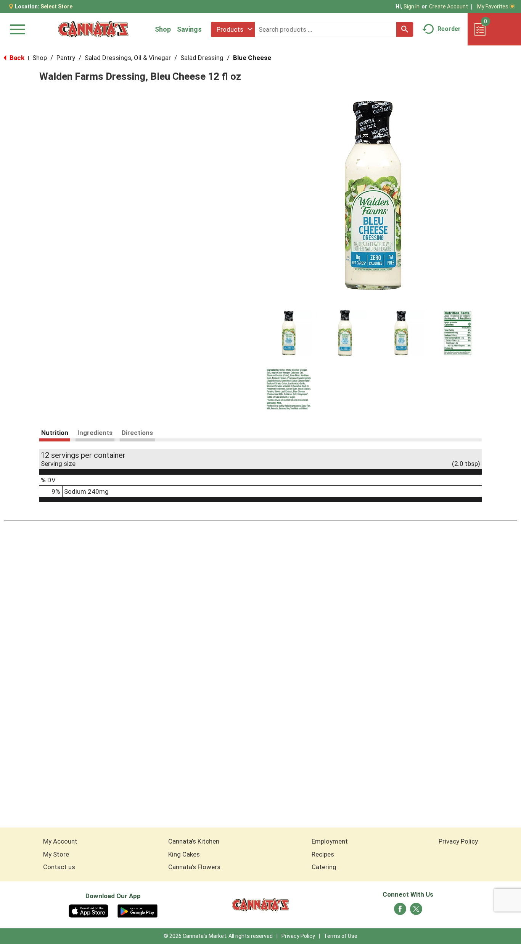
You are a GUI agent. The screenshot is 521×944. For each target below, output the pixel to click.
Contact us (59, 867)
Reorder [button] (449, 28)
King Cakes (184, 854)
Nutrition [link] (54, 432)
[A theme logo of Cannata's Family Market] (93, 29)
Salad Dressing (202, 57)
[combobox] (233, 29)
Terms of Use (340, 936)
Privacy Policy (458, 841)
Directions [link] (137, 432)
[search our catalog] (404, 29)
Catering (324, 867)
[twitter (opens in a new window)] (416, 911)
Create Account (448, 6)
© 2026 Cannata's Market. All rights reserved (218, 936)
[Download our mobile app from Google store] (137, 910)
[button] (288, 333)
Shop (163, 29)
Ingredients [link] (95, 432)
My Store (56, 854)
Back (16, 57)
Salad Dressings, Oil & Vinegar (128, 57)
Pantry (65, 57)
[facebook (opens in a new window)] (400, 911)
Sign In (412, 6)
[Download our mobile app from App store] (89, 910)
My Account (60, 841)
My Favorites (492, 6)
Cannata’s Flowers (194, 867)
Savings (189, 29)
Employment (330, 841)
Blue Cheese (252, 57)
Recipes (323, 854)
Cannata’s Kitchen (193, 841)
